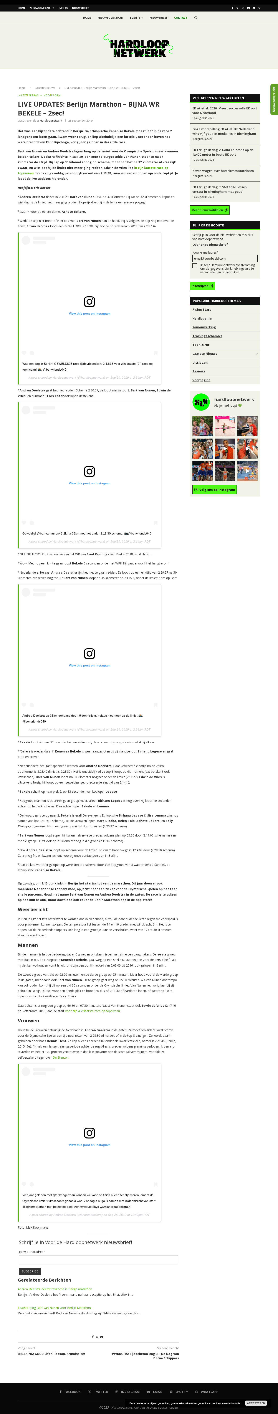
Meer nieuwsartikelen (207, 210)
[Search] (196, 18)
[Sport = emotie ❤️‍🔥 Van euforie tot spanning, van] (247, 426)
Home (21, 8)
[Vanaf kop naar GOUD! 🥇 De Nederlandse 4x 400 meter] (225, 471)
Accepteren (256, 1403)
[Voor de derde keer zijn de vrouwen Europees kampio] (247, 449)
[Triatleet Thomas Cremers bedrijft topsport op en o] (202, 426)
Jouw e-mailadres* (205, 252)
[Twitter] (237, 8)
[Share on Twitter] (96, 1337)
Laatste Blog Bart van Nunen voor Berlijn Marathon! (54, 1308)
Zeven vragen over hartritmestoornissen (223, 171)
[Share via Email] (101, 1337)
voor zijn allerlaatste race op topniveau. (93, 1011)
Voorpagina (201, 380)
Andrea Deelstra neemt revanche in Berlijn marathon (55, 1289)
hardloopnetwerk (51, 120)
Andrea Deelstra (64, 1214)
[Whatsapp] (259, 8)
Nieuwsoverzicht (42, 8)
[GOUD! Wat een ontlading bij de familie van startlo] (247, 471)
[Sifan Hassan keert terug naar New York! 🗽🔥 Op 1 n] (225, 426)
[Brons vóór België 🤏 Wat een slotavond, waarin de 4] (225, 449)
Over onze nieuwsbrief (210, 245)
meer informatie (231, 1403)
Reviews (198, 371)
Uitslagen (200, 362)
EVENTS (63, 8)
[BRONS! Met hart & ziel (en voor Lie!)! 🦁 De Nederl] (202, 471)
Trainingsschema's (207, 336)
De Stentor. (61, 1057)
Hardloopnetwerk (64, 377)
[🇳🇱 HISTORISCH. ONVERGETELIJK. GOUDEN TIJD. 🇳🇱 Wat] (202, 449)
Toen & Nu (200, 345)
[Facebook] (232, 8)
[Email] (248, 8)
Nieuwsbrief (80, 8)
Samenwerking (204, 327)
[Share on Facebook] (93, 1337)
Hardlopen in (202, 318)
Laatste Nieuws (45, 88)
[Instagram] (243, 8)
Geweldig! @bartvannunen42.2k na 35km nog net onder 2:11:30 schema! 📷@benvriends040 (86, 533)
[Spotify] (254, 8)
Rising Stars (201, 309)
